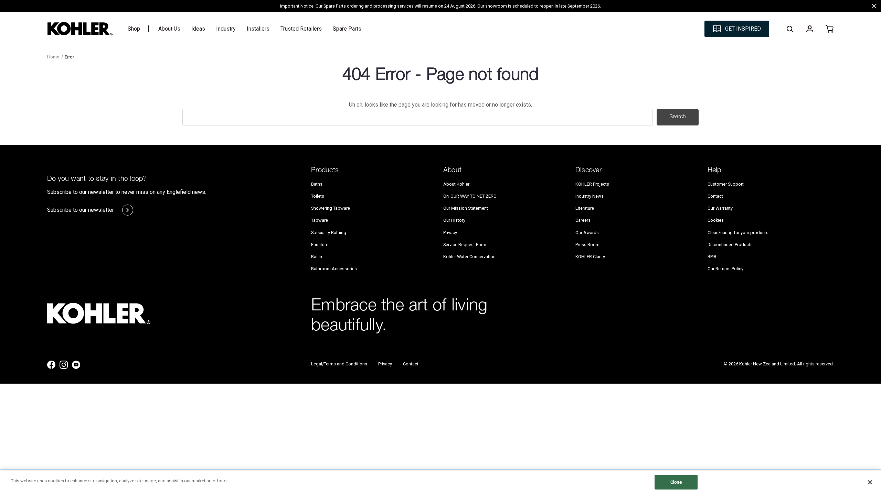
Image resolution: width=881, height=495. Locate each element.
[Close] (870, 482)
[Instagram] (64, 365)
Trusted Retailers (301, 28)
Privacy (450, 232)
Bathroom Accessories (334, 268)
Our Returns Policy (725, 268)
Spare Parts (347, 28)
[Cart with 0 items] (830, 29)
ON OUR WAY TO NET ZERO (470, 196)
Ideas (198, 28)
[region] (440, 483)
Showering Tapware (330, 208)
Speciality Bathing (328, 232)
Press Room (587, 244)
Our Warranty (720, 208)
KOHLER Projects (592, 184)
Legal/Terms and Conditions (339, 363)
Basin (316, 256)
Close (676, 482)
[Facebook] (51, 365)
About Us (169, 28)
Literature (584, 208)
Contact (715, 196)
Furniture (319, 244)
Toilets (317, 196)
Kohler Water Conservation (469, 256)
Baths (316, 184)
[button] (736, 29)
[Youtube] (76, 365)
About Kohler (456, 184)
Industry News (589, 196)
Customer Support (726, 184)
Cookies (716, 220)
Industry (226, 28)
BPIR (712, 256)
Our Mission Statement (465, 208)
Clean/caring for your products (738, 232)
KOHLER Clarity (590, 256)
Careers (583, 220)
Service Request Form (464, 244)
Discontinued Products (730, 244)
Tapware (319, 220)
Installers (258, 28)
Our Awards (587, 232)
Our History (454, 220)
